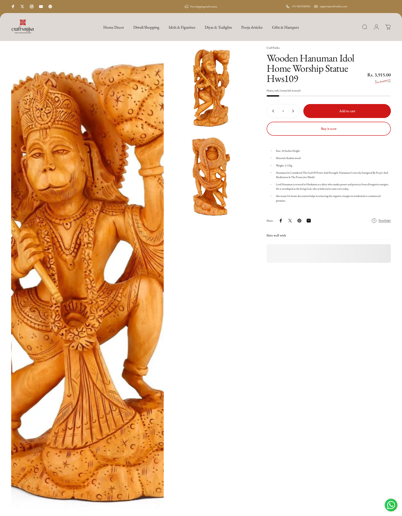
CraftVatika (273, 48)
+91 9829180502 (300, 6)
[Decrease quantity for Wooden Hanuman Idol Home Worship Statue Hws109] (272, 111)
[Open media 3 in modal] (210, 176)
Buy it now (329, 128)
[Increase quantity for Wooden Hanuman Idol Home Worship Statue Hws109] (294, 111)
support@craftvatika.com (333, 6)
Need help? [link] (385, 220)
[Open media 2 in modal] (210, 88)
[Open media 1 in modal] (87, 281)
